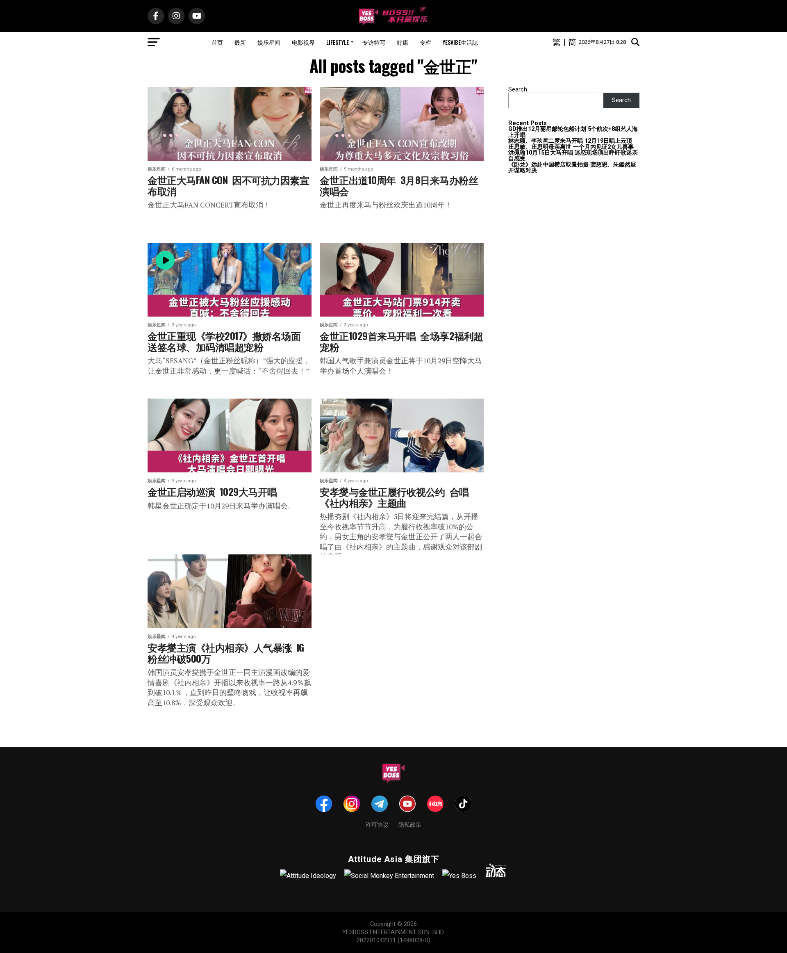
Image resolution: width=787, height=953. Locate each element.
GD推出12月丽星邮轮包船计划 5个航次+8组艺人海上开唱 (573, 131)
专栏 (425, 42)
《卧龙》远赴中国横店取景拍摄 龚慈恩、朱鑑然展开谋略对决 (572, 167)
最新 (240, 42)
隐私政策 (409, 824)
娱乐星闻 (268, 42)
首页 (217, 42)
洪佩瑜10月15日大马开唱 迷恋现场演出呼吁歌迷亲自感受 (573, 155)
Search (517, 89)
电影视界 (303, 42)
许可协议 (377, 824)
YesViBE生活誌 (460, 42)
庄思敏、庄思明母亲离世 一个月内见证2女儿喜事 (571, 147)
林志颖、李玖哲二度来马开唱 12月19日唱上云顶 (570, 140)
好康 (402, 42)
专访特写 (373, 42)
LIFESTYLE (337, 42)
